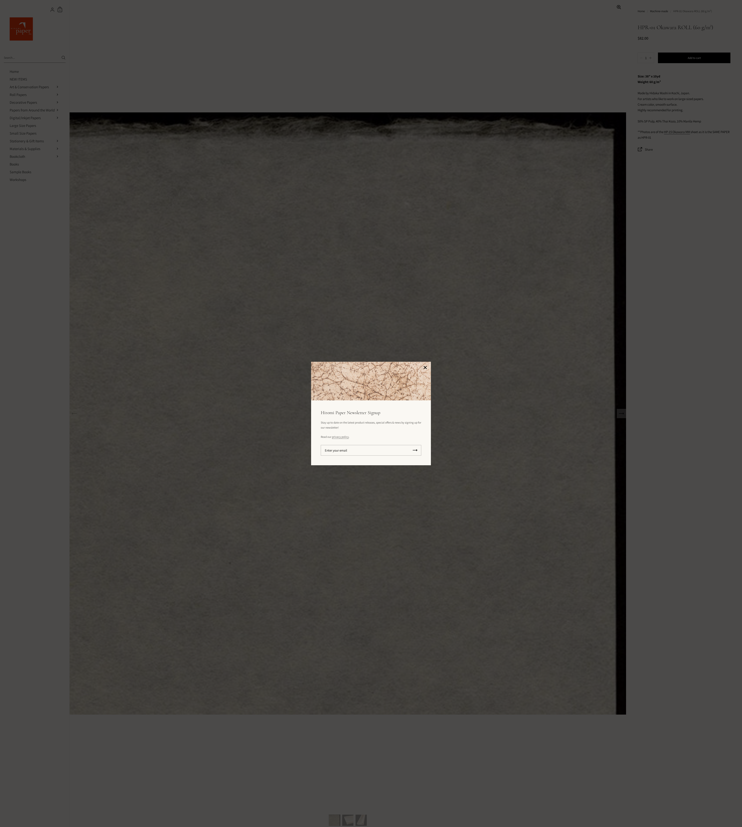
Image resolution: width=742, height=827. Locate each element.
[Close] (425, 368)
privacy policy (340, 437)
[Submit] (415, 450)
